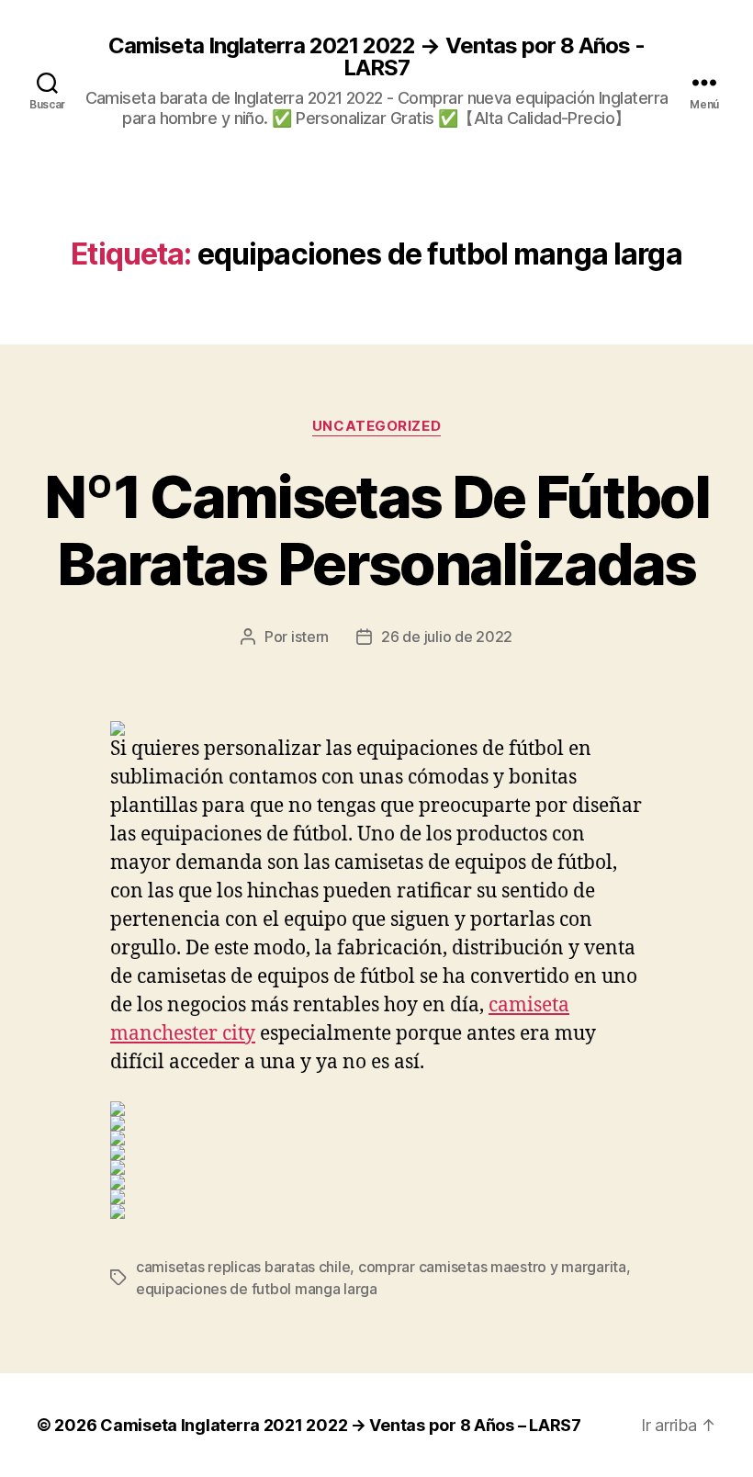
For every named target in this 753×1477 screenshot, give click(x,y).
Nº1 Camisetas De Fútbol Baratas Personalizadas (376, 530)
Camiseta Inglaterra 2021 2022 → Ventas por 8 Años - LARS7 (376, 57)
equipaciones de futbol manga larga (256, 1289)
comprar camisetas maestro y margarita (492, 1266)
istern (310, 636)
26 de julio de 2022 (446, 636)
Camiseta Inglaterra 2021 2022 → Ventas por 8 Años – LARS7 (340, 1425)
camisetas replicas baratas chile (243, 1266)
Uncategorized (376, 426)
